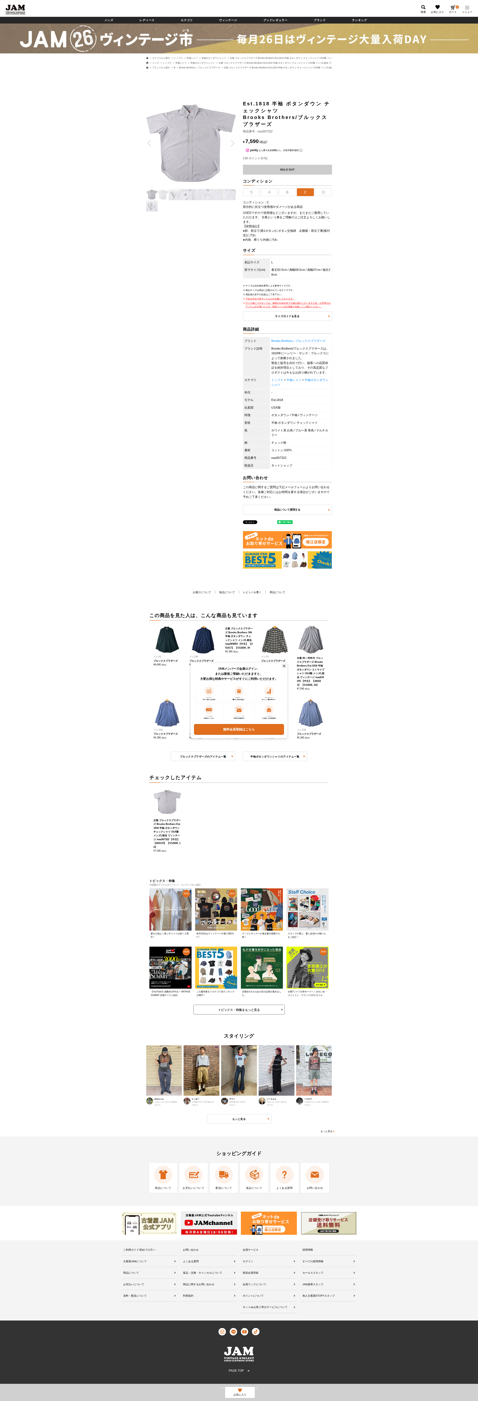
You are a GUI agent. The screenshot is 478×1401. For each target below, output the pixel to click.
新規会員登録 (250, 1272)
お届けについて (202, 592)
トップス (178, 58)
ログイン (248, 1261)
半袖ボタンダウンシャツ (213, 58)
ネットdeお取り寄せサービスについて (265, 1307)
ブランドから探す (161, 67)
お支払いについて (133, 1284)
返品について (227, 592)
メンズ (109, 20)
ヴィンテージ (228, 20)
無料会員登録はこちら (239, 729)
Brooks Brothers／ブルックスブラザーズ (199, 67)
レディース (147, 20)
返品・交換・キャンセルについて (202, 1272)
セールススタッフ (312, 1272)
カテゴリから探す (161, 58)
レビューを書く (252, 592)
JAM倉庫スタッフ (312, 1284)
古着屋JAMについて (135, 1261)
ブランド (320, 20)
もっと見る (326, 1131)
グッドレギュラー (275, 20)
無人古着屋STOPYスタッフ (318, 1295)
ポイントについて (253, 1295)
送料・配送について (135, 1295)
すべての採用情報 (312, 1261)
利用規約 (188, 1295)
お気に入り (437, 11)
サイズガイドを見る (287, 316)
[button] (149, 143)
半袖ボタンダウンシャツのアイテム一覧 (274, 756)
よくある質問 (191, 1261)
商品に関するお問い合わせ (198, 1284)
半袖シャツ (192, 58)
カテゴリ (187, 20)
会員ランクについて (254, 1284)
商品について (277, 592)
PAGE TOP (236, 1370)
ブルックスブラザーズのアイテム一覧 (203, 756)
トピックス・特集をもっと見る (239, 1009)
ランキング (359, 20)
